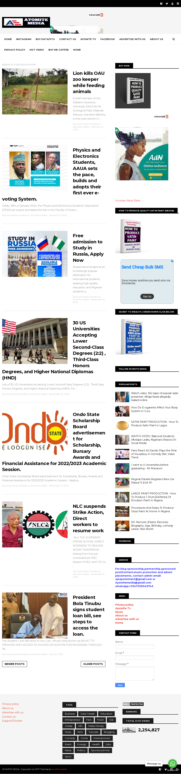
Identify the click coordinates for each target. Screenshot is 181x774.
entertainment (102, 738)
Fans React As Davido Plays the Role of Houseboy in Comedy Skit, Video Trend (154, 454)
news (68, 750)
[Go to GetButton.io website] (172, 770)
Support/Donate (12, 720)
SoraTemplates (59, 769)
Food (100, 719)
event (68, 744)
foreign (81, 744)
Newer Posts (15, 664)
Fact (88, 719)
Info (80, 725)
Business (70, 713)
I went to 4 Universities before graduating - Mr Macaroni (149, 466)
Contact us (67, 39)
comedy (70, 738)
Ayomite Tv (123, 608)
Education (106, 713)
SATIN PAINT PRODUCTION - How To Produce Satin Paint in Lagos (154, 423)
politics (81, 750)
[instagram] (178, 3)
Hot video (37, 49)
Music (119, 612)
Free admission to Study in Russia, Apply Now (88, 248)
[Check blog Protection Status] (133, 705)
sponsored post (100, 750)
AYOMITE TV (88, 39)
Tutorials (93, 731)
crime (84, 738)
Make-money (96, 725)
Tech (80, 731)
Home (8, 39)
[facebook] (161, 3)
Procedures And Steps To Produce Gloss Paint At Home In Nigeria (152, 509)
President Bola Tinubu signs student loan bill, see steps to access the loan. (88, 615)
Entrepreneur (72, 719)
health (96, 744)
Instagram (23, 39)
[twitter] (167, 3)
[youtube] (172, 3)
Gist (111, 719)
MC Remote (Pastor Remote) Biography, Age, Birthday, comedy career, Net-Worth (152, 526)
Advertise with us (132, 39)
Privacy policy (14, 49)
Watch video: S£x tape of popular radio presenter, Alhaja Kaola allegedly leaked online (154, 397)
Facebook (107, 39)
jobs (108, 744)
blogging (109, 731)
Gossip (68, 725)
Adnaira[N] (94, 15)
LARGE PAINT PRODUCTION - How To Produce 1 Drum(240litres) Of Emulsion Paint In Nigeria (153, 497)
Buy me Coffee (58, 49)
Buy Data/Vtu (45, 39)
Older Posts (93, 664)
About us (156, 39)
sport (68, 756)
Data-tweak (88, 713)
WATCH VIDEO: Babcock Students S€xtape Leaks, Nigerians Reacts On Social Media (153, 440)
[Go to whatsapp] (172, 763)
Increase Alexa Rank (127, 200)
